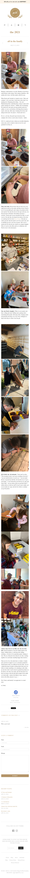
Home (7, 857)
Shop (12, 857)
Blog (6, 860)
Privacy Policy (12, 860)
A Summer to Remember (7, 797)
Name (2, 740)
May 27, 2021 (15, 45)
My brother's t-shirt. (5, 811)
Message (3, 753)
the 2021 (15, 32)
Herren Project (17, 219)
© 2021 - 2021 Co (5, 870)
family (11, 702)
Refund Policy (21, 860)
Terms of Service (15, 862)
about (16, 857)
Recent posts (6, 788)
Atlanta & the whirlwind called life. (9, 806)
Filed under (15, 700)
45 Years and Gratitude (6, 792)
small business (16, 702)
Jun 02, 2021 (4, 721)
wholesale (21, 857)
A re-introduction (5, 801)
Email (2, 746)
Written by (16, 695)
